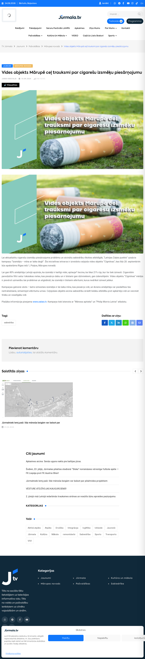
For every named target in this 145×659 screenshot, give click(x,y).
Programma (134, 21)
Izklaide (99, 528)
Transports (110, 534)
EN (142, 3)
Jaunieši (111, 528)
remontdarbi (69, 534)
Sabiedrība (9, 322)
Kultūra (43, 534)
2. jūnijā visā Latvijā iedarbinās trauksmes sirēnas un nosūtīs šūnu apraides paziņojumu (71, 496)
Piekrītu (66, 638)
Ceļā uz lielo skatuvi (93, 35)
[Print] (132, 323)
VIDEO (75, 35)
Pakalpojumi (35, 28)
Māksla (55, 534)
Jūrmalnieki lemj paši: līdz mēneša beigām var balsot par (31, 422)
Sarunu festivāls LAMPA (58, 28)
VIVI (30, 541)
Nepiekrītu (102, 638)
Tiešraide (114, 21)
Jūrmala (32, 534)
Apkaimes (80, 28)
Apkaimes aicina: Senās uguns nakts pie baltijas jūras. (53, 461)
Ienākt (105, 3)
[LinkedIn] (119, 323)
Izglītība (86, 528)
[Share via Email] (139, 323)
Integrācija (73, 528)
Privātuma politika (13, 653)
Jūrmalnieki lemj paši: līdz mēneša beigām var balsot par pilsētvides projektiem (66, 481)
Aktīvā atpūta (34, 528)
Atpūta (48, 528)
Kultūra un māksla (56, 35)
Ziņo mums (94, 28)
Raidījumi (19, 28)
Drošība (59, 528)
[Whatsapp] (125, 323)
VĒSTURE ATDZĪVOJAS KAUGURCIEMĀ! (46, 488)
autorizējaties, (24, 352)
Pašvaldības (34, 35)
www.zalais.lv (40, 301)
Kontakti (125, 28)
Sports (111, 35)
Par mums (110, 28)
